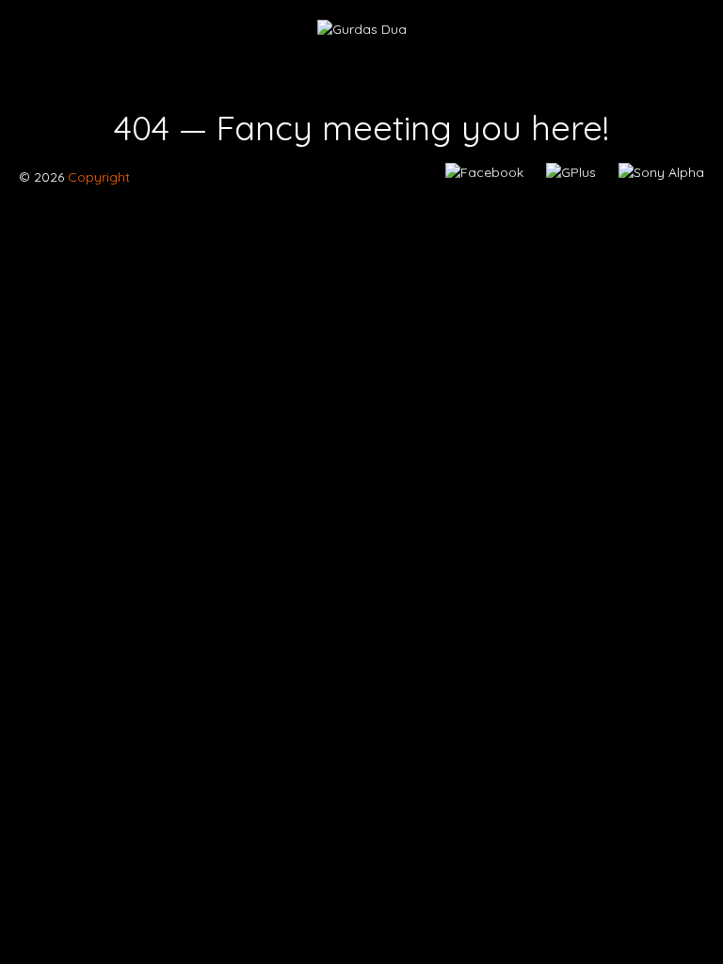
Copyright (97, 177)
